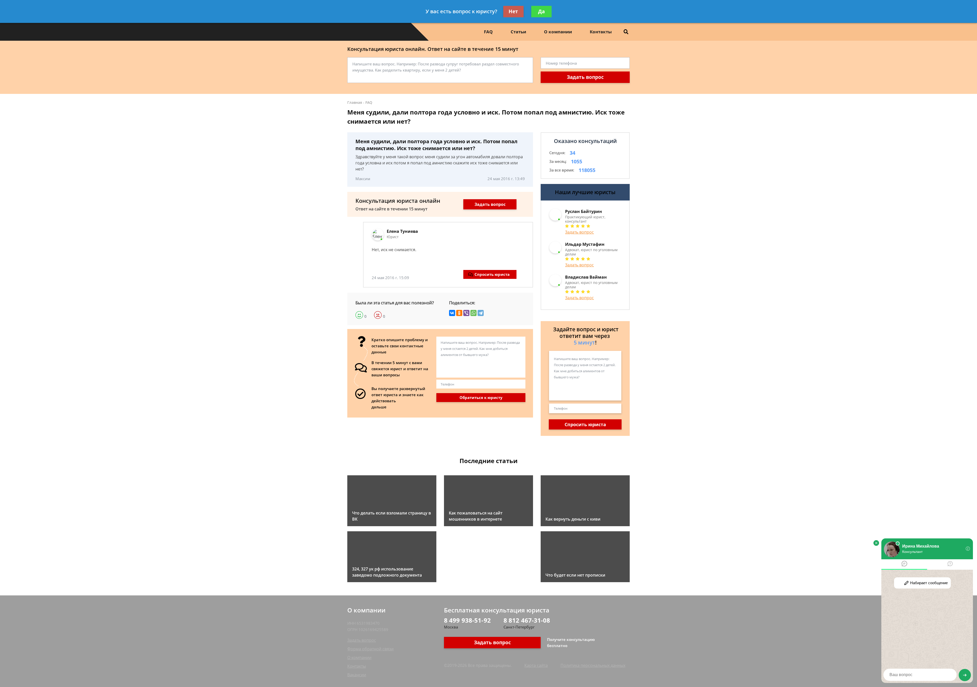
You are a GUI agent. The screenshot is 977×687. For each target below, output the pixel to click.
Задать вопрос (585, 77)
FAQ (488, 32)
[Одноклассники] (459, 313)
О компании (558, 32)
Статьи (518, 32)
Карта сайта (536, 665)
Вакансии (356, 675)
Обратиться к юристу (480, 397)
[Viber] (466, 313)
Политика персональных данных (593, 665)
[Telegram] (481, 313)
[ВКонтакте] (452, 313)
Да (541, 11)
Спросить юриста (492, 274)
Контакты (601, 32)
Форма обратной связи (370, 649)
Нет (513, 11)
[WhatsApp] (473, 313)
